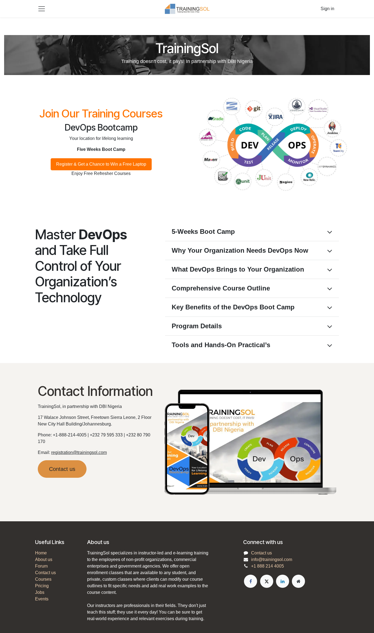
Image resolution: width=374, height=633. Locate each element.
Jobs (39, 592)
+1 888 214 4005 (267, 566)
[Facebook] (250, 581)
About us (43, 559)
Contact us (62, 469)
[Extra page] (298, 581)
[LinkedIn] (282, 581)
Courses (43, 579)
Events (41, 599)
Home (41, 553)
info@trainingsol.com (271, 559)
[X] (266, 581)
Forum (41, 566)
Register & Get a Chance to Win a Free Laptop (101, 164)
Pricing (42, 585)
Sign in (327, 8)
